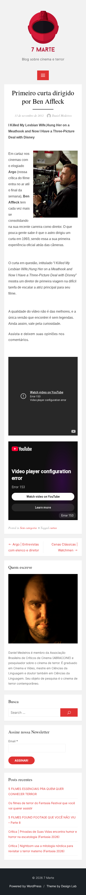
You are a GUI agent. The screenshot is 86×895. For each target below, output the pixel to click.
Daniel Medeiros (62, 115)
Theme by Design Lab (62, 886)
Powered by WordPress (25, 886)
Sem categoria (28, 528)
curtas (53, 528)
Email (13, 741)
